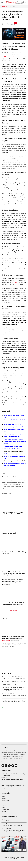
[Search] (26, 2)
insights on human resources (10, 56)
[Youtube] (16, 765)
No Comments (6, 24)
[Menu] (2, 2)
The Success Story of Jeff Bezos (13, 446)
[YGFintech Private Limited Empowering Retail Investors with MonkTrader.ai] (14, 628)
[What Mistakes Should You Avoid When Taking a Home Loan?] (14, 543)
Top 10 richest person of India (12, 436)
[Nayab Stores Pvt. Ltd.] (5, 665)
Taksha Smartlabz (15, 657)
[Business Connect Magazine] (15, 2)
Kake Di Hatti (14, 650)
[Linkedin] (9, 765)
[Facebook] (2, 765)
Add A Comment (14, 610)
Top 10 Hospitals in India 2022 (12, 424)
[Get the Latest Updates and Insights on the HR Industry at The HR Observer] (14, 39)
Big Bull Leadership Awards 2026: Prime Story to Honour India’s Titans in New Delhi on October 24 (14, 683)
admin (4, 23)
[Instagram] (6, 765)
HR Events (15, 282)
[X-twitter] (12, 765)
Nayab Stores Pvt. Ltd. (16, 664)
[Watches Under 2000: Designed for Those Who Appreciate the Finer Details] (14, 523)
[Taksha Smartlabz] (5, 658)
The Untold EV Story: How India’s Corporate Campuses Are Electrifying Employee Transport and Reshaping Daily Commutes (14, 573)
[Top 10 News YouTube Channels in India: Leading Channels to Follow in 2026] (14, 503)
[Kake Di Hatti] (5, 651)
